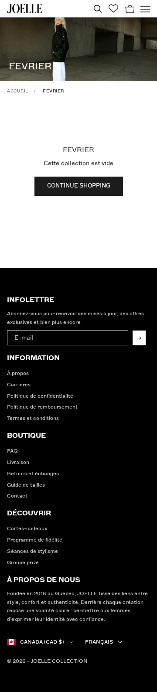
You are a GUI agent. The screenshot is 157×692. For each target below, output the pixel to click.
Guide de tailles (26, 485)
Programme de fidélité (34, 540)
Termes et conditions (33, 418)
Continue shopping (78, 185)
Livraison (18, 462)
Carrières (19, 385)
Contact (17, 496)
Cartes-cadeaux (27, 528)
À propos (18, 373)
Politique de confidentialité (40, 396)
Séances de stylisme (32, 551)
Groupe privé (23, 562)
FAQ (12, 451)
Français (99, 642)
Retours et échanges (33, 473)
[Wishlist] (113, 8)
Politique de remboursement (42, 407)
